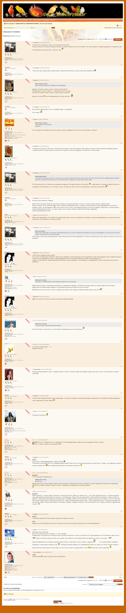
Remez (35, 439)
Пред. (5, 577)
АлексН (35, 119)
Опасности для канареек (46, 23)
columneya (36, 42)
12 (101, 39)
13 (103, 39)
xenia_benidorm (37, 552)
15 (107, 39)
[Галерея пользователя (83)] (8, 572)
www (35, 276)
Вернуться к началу (121, 64)
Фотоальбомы (37, 20)
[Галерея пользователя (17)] (6, 406)
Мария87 (36, 395)
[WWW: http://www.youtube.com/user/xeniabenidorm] (6, 572)
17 (111, 39)
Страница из (90, 39)
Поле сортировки (59, 577)
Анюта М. (36, 252)
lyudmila (12, 35)
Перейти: (85, 584)
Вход (52, 20)
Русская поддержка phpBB (9, 600)
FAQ (30, 20)
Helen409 (36, 146)
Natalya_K (36, 80)
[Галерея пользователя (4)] (6, 167)
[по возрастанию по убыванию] (85, 577)
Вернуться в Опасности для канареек (13, 584)
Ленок (35, 411)
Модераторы (18, 35)
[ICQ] (6, 291)
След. (120, 577)
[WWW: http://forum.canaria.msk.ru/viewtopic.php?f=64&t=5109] (6, 509)
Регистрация (46, 20)
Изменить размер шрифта (120, 25)
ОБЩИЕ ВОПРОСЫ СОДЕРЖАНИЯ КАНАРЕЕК (27, 23)
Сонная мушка (37, 369)
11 (99, 39)
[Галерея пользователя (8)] (6, 434)
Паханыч (36, 344)
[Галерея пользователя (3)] (8, 390)
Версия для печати (118, 25)
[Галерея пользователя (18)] (8, 141)
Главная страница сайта (11, 20)
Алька (35, 215)
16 (109, 39)
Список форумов (23, 20)
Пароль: (33, 27)
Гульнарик (36, 67)
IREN (35, 320)
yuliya (35, 529)
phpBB (10, 599)
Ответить (115, 38)
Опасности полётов (11, 32)
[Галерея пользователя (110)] (8, 291)
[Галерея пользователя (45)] (6, 452)
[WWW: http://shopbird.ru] (6, 141)
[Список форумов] (45, 11)
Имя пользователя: (9, 27)
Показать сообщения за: (38, 577)
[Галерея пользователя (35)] (6, 62)
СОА (35, 491)
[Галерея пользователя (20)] (6, 101)
